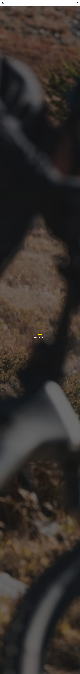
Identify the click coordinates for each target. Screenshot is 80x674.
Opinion (39, 334)
